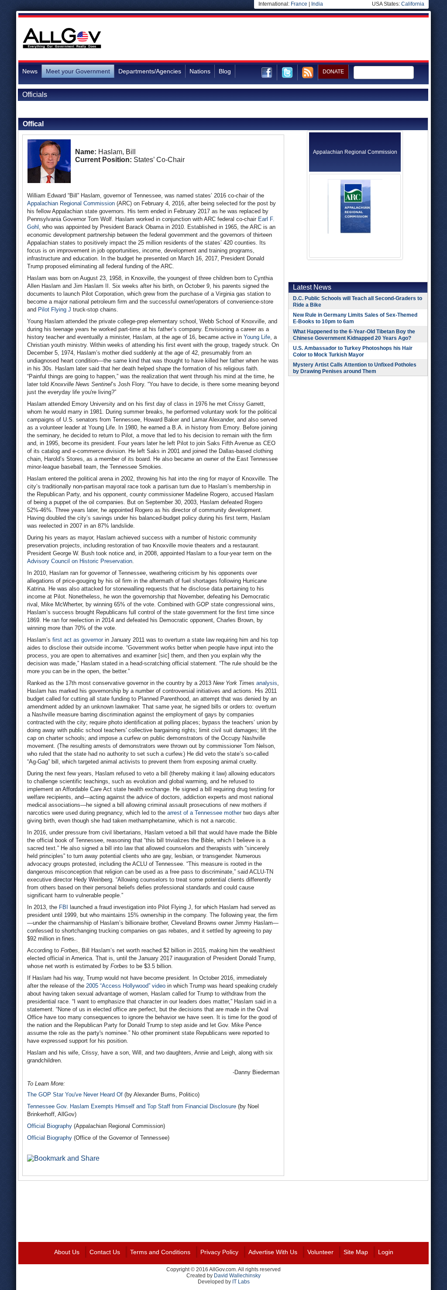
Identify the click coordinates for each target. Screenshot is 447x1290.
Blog (225, 71)
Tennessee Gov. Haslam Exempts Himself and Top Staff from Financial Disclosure (131, 1106)
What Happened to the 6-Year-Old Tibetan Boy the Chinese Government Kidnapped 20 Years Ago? (354, 335)
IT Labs (241, 1282)
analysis (266, 683)
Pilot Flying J (54, 309)
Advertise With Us (272, 1251)
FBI (63, 907)
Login (385, 1251)
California (412, 4)
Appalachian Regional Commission (71, 203)
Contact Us (104, 1251)
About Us (66, 1251)
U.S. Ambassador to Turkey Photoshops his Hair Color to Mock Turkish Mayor (353, 351)
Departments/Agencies (149, 71)
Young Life (257, 337)
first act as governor (77, 639)
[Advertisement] (270, 39)
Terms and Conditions (160, 1251)
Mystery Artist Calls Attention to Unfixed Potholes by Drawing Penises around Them (354, 368)
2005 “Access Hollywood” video (125, 985)
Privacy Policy (219, 1251)
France (299, 4)
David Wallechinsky (237, 1276)
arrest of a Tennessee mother (204, 812)
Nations (199, 71)
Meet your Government (78, 71)
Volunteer (320, 1251)
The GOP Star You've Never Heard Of (75, 1094)
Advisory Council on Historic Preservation (79, 561)
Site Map (356, 1251)
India (317, 4)
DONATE (333, 72)
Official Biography (49, 1126)
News (30, 71)
